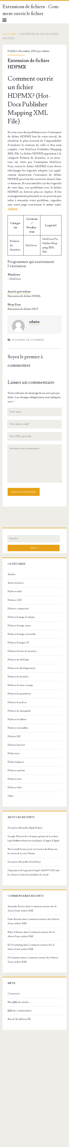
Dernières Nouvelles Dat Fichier (24, 862)
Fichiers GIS (14, 736)
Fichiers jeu (13, 753)
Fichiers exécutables (18, 727)
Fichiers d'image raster (19, 625)
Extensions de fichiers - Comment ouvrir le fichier (31, 10)
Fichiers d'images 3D (18, 642)
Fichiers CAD (15, 600)
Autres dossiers (16, 582)
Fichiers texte (15, 779)
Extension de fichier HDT (23, 309)
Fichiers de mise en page (20, 685)
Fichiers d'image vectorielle (22, 634)
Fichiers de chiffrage (18, 659)
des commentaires (20, 1010)
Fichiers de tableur (17, 719)
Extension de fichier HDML (24, 296)
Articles (11, 574)
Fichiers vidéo (15, 787)
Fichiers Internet (16, 745)
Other (11, 796)
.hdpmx (13, 209)
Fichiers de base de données (22, 651)
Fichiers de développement (21, 668)
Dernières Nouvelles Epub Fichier (25, 827)
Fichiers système (16, 770)
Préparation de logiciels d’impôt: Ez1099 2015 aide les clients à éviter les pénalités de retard (34, 872)
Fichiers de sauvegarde (19, 710)
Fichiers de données (28, 340)
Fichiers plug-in (16, 762)
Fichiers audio (15, 591)
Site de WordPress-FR (19, 1019)
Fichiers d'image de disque (21, 617)
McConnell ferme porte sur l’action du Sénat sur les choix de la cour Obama (32, 851)
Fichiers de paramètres (19, 693)
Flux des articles (18, 1002)
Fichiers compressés (18, 608)
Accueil (9, 34)
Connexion (14, 993)
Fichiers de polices (17, 702)
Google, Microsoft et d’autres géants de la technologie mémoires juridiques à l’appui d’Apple (33, 838)
